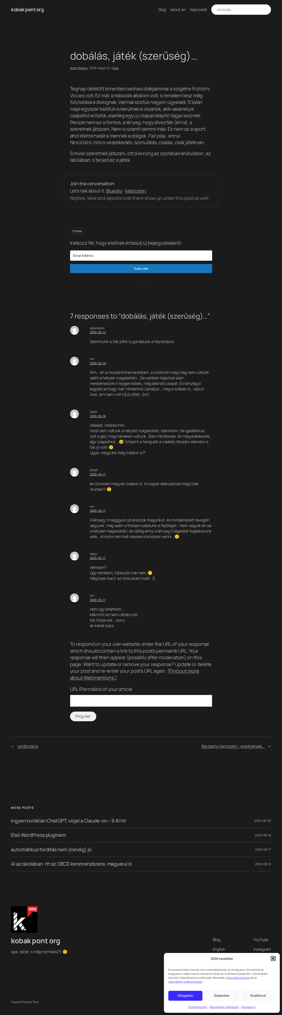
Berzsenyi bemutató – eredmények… (233, 746)
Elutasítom (222, 995)
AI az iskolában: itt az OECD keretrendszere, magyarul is (71, 863)
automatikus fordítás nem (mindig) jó (51, 849)
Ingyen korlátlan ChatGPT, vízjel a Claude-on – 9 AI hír (68, 820)
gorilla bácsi (27, 746)
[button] (273, 958)
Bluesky (114, 191)
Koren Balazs (79, 68)
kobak (94, 470)
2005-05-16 (98, 363)
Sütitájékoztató (197, 1007)
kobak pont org (27, 9)
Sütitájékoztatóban (238, 978)
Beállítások (258, 995)
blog (115, 68)
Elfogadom (185, 995)
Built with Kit (141, 280)
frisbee (77, 231)
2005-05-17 (98, 474)
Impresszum (248, 1007)
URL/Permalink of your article (101, 689)
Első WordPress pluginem (38, 835)
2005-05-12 (98, 332)
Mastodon (135, 191)
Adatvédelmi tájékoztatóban (185, 982)
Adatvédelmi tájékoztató (224, 1007)
